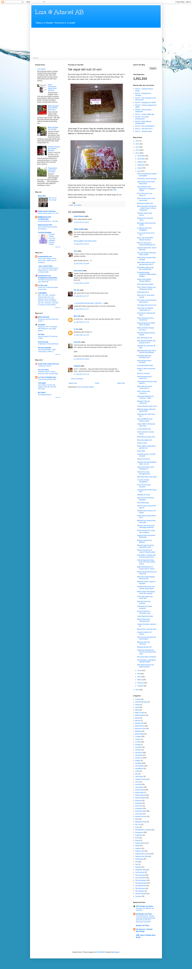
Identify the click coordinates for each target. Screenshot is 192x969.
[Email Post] (73, 202)
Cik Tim (76, 290)
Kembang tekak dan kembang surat (144, 356)
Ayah (137, 707)
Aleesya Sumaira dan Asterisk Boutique (54, 149)
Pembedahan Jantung (143, 830)
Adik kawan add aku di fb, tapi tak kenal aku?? (146, 263)
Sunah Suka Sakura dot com (48, 364)
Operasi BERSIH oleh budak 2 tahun (145, 420)
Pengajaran (139, 832)
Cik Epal (41, 334)
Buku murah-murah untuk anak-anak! (146, 199)
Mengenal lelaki (141, 822)
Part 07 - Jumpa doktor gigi (144, 114)
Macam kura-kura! (143, 459)
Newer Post (73, 383)
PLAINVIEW (100, 952)
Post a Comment (77, 379)
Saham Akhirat (140, 843)
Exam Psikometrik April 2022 (47, 379)
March (139, 680)
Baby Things (139, 713)
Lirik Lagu (138, 814)
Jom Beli (138, 784)
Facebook (138, 747)
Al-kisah (138, 699)
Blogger (116, 952)
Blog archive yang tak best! (146, 629)
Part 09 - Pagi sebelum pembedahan (143, 122)
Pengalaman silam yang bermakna (52, 170)
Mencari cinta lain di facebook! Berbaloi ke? (146, 244)
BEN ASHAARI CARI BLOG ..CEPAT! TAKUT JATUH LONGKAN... (146, 208)
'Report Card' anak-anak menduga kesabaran (145, 526)
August (140, 168)
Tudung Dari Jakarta (44, 366)
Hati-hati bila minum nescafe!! (144, 361)
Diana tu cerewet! (143, 373)
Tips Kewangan (140, 880)
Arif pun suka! (142, 443)
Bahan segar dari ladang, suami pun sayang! (146, 592)
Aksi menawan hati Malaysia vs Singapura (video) (146, 188)
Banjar (137, 718)
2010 (138, 690)
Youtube (138, 896)
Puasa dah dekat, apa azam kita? (145, 597)
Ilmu (136, 774)
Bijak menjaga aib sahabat (53, 128)
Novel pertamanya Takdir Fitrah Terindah (52, 87)
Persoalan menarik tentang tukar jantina (146, 301)
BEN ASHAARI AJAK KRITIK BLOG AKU (53, 108)
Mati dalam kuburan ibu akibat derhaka (145, 666)
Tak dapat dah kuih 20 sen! (146, 305)
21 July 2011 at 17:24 (81, 335)
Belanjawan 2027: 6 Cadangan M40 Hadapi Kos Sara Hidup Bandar (47, 328)
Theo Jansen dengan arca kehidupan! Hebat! (146, 288)
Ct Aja (76, 329)
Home (35, 58)
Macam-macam (140, 816)
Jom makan (77, 205)
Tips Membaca (140, 888)
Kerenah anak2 (140, 811)
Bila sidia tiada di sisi (144, 338)
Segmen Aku (139, 851)
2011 (138, 153)
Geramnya (139, 752)
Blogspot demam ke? (144, 647)
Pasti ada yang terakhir (145, 284)
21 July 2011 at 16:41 (81, 244)
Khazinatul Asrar (143, 292)
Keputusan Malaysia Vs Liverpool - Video (145, 397)
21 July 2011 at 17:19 (81, 322)
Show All (57, 247)
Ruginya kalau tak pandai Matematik (146, 536)
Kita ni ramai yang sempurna (143, 392)
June (139, 670)
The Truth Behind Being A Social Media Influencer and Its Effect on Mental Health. (48, 270)
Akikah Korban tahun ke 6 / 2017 (48, 213)
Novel (137, 827)
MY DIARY (42, 393)
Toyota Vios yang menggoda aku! (143, 473)
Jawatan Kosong (141, 779)
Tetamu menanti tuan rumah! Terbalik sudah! (146, 551)
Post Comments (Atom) (86, 387)
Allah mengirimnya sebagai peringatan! (147, 174)
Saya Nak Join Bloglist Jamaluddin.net (145, 309)
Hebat (137, 771)
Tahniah (138, 867)
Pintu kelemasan (143, 503)
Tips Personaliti (140, 894)
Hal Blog (138, 763)
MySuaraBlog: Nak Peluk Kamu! (85, 241)
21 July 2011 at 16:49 (81, 263)
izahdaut (77, 366)
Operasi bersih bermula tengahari (145, 498)
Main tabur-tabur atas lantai (147, 477)
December (141, 156)
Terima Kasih (139, 872)
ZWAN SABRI (79, 229)
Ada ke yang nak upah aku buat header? (146, 638)
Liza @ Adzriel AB (59, 12)
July (139, 171)
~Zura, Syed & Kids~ (45, 266)
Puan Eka (77, 342)
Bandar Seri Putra (142, 925)
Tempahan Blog (140, 870)
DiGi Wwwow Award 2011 (146, 437)
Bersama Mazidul (44, 348)
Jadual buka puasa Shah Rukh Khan (146, 182)
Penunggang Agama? (44, 394)
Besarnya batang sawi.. (145, 203)
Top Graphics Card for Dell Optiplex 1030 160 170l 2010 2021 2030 (47, 387)
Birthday (138, 731)
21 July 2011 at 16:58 (81, 283)
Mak (136, 819)
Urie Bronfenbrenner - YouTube (48, 221)
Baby (137, 710)
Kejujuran (138, 800)
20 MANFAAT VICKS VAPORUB (48, 344)
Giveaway (138, 755)
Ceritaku (138, 736)
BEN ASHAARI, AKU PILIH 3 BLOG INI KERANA (146, 351)
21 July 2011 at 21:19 (81, 374)
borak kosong (43, 342)
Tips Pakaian (139, 891)
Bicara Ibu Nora (140, 728)
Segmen (138, 848)
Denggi (137, 745)
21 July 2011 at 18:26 (81, 359)
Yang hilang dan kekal (145, 616)
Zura (76, 251)
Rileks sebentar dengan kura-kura (145, 329)
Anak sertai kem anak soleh (147, 406)
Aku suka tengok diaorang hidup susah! (146, 253)
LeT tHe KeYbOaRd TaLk (47, 377)
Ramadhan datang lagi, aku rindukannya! (145, 268)
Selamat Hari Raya (142, 856)
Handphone (139, 768)
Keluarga (138, 803)
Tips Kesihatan (140, 878)
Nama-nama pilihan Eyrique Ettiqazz (144, 280)
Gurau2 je (138, 758)
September (141, 165)
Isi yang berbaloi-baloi (145, 365)
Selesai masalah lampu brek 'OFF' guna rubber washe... (146, 562)
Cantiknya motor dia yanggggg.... (144, 229)
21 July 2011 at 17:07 (81, 296)
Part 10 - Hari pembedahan (145, 126)
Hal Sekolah (139, 766)
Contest (138, 742)
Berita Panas (139, 726)
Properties (138, 835)
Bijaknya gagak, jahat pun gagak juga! (146, 410)
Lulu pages (42, 383)
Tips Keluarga (140, 875)
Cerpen (138, 739)
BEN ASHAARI (43, 317)
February (140, 683)
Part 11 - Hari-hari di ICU (144, 129)
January (140, 686)
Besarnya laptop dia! (144, 440)
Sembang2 (139, 859)
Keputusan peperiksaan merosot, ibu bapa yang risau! (146, 652)
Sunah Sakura (79, 216)
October (140, 162)
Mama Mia (42, 196)
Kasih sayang (140, 790)
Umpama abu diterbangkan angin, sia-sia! (147, 463)
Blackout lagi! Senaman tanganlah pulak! (145, 546)
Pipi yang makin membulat (146, 657)
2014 (138, 144)
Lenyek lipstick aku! (144, 429)
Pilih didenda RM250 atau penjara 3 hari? (146, 342)
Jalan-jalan (139, 776)
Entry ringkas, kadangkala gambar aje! (146, 447)
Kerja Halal (141, 451)
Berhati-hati (139, 723)
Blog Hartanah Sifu (45, 225)
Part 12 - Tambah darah (143, 131)
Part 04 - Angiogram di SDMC (145, 102)
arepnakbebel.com (45, 256)
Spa (136, 864)
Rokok (137, 840)
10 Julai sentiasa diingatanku (143, 481)
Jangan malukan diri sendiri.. (144, 633)
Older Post (121, 383)
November (141, 159)
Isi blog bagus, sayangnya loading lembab (146, 661)
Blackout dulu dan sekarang (143, 643)
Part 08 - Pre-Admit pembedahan (142, 118)
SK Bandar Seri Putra (144, 914)
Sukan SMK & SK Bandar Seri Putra (146, 425)
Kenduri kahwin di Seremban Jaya (143, 612)
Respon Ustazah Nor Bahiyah (144, 541)
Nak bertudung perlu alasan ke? (144, 377)
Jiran (137, 782)
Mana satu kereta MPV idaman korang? (145, 239)
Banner (137, 720)
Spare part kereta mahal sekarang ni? (145, 468)
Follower (138, 750)
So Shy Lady (42, 285)
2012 (138, 150)
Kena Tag (138, 806)
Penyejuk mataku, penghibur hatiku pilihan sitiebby (146, 274)
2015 (138, 141)
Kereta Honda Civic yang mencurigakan (146, 531)
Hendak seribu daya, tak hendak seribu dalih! (145, 587)
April (139, 677)
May (139, 674)
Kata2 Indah (139, 792)
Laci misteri (41, 69)
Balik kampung (140, 715)
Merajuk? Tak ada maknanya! (143, 402)
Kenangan (139, 808)
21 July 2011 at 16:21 (81, 222)
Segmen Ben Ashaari (142, 854)
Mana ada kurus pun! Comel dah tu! (144, 387)
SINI (114, 190)
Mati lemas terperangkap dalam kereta (146, 578)
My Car (137, 824)
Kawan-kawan (140, 798)
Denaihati (41, 325)
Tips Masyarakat (141, 883)
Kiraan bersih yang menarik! (144, 486)
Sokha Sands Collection (47, 211)
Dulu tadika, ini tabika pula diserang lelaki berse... (146, 556)
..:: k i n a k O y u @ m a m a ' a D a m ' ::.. (89, 303)
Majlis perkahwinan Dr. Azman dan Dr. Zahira (146, 568)
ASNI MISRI (42, 293)
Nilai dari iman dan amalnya (144, 602)
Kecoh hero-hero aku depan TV (144, 194)
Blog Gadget (139, 734)
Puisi (137, 838)
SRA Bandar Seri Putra (144, 906)
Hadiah (137, 760)
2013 (138, 147)
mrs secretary (43, 370)
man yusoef (78, 271)
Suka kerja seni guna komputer (144, 607)
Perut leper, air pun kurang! (146, 179)
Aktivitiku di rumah (143, 495)
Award (137, 705)
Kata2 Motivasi (140, 795)
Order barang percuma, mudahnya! (145, 319)
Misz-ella (77, 316)
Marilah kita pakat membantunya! (143, 620)
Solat (137, 862)
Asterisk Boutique (44, 232)
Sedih (137, 846)
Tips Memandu (140, 886)
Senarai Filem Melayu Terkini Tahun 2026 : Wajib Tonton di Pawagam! (47, 260)
